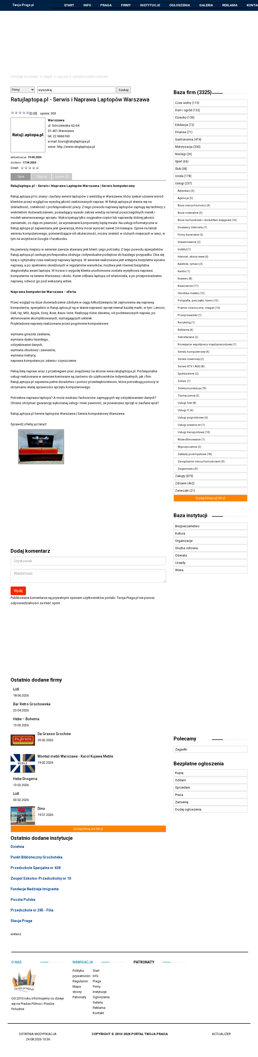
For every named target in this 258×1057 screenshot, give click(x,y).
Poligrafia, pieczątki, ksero (195, 300)
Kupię (179, 773)
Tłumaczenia (186, 395)
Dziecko (181, 117)
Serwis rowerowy (189, 359)
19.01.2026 (45, 815)
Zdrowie (181, 483)
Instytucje (150, 5)
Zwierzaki (182, 490)
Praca (179, 795)
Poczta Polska (23, 900)
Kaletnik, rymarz (188, 264)
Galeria (206, 5)
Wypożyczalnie (187, 447)
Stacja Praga (21, 921)
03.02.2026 (21, 800)
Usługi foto (185, 403)
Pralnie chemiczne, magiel (196, 308)
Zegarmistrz (186, 468)
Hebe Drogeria (25, 779)
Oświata (181, 555)
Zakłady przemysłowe (192, 454)
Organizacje (183, 541)
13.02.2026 (21, 785)
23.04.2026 (21, 710)
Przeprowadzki (188, 315)
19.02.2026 (45, 762)
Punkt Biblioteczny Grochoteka (36, 857)
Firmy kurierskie (188, 234)
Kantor (182, 271)
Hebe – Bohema (26, 719)
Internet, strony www (191, 256)
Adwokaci (184, 190)
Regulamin (80, 981)
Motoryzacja (184, 147)
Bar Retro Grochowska (31, 704)
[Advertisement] (129, 39)
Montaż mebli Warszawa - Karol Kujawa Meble (75, 756)
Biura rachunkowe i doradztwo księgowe (204, 220)
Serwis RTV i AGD (189, 366)
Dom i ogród (184, 110)
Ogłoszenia (179, 5)
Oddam (180, 780)
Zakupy (180, 476)
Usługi (62, 77)
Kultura (180, 533)
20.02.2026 (45, 740)
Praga (106, 5)
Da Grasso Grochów (54, 734)
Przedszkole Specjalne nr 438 (35, 868)
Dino (41, 808)
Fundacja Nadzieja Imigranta (35, 889)
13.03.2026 (21, 725)
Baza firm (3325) (193, 92)
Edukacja (182, 125)
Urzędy (180, 563)
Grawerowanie (187, 242)
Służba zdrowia (186, 548)
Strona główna (24, 77)
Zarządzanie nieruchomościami (199, 461)
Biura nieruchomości (192, 205)
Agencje (183, 198)
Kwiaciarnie (185, 286)
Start (69, 5)
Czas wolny (183, 103)
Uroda (179, 176)
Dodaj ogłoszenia (188, 809)
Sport (179, 161)
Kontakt (98, 1013)
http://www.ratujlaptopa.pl (76, 147)
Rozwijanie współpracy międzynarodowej (205, 344)
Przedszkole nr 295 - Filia (32, 910)
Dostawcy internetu (190, 227)
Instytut (182, 249)
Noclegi (180, 154)
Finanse (181, 132)
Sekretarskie (186, 337)
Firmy (126, 5)
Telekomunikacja (189, 388)
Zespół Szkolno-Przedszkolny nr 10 (41, 878)
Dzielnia (17, 847)
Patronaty (79, 997)
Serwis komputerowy (91, 77)
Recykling (184, 322)
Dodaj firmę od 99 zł (88, 829)
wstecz (16, 934)
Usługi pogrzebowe (191, 417)
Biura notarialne (188, 212)
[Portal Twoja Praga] (24, 981)
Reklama (229, 5)
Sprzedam (182, 787)
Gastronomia (184, 139)
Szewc (182, 381)
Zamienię (181, 802)
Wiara (179, 570)
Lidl (16, 689)
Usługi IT (183, 410)
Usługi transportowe (191, 432)
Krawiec (183, 278)
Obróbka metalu (188, 293)
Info (87, 5)
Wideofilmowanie (189, 439)
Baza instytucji (190, 515)
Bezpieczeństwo (187, 526)
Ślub (178, 169)
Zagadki (181, 749)
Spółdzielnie (186, 373)
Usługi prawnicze (189, 425)
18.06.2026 (21, 695)
